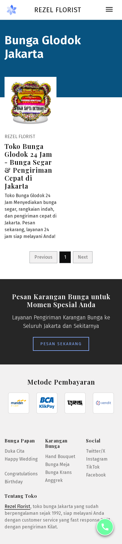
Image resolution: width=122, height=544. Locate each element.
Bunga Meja (57, 464)
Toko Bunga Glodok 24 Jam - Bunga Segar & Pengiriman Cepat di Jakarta (28, 166)
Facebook (96, 475)
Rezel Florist (57, 10)
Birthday (14, 481)
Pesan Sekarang (61, 343)
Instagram (97, 459)
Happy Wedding (21, 459)
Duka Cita (14, 451)
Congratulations (21, 473)
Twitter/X (95, 451)
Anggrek (54, 480)
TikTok (93, 467)
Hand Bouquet (60, 456)
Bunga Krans (58, 472)
